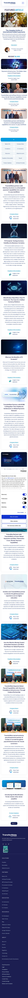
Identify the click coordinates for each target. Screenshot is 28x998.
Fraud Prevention (6, 964)
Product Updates (7, 162)
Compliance (7, 148)
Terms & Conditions (6, 976)
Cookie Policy (5, 979)
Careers (4, 944)
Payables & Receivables (7, 158)
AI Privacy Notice (6, 974)
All (13, 139)
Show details (20, 512)
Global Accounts (20, 153)
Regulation (4, 950)
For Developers (5, 916)
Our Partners (5, 893)
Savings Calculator (6, 930)
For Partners (5, 904)
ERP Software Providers (7, 882)
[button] (23, 3)
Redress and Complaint (7, 983)
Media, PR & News (6, 927)
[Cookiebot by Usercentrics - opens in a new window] (20, 471)
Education (7, 153)
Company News (20, 144)
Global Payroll (5, 890)
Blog (3, 921)
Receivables (4, 865)
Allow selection (14, 521)
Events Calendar (5, 933)
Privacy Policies (5, 971)
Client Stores (5, 918)
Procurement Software (7, 885)
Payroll (20, 158)
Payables (4, 862)
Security (4, 947)
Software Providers (20, 162)
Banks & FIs (7, 144)
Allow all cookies (14, 516)
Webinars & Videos (6, 924)
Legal (3, 967)
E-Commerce (20, 148)
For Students (5, 907)
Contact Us (4, 956)
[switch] (24, 499)
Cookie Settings (5, 981)
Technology (4, 953)
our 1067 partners (10, 478)
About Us (4, 941)
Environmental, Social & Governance (10, 959)
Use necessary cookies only (14, 525)
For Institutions (5, 902)
